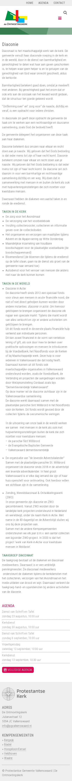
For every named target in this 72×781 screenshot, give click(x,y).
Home (29, 3)
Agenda (43, 3)
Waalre (8, 758)
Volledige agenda (20, 670)
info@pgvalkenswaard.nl (16, 726)
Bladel (8, 744)
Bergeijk (9, 740)
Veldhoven (10, 753)
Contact (59, 3)
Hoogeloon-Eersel (15, 749)
